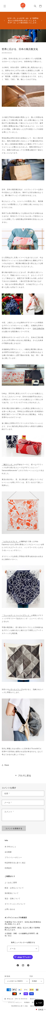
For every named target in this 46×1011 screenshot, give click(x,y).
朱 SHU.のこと (10, 847)
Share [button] (6, 765)
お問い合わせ (10, 909)
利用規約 (8, 868)
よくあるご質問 (11, 882)
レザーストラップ (15, 689)
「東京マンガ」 (8, 464)
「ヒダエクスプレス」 (10, 541)
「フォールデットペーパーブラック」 (16, 615)
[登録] (36, 948)
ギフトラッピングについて (15, 904)
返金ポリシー (34, 998)
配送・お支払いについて (14, 888)
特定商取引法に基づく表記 (15, 863)
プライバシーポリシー (13, 857)
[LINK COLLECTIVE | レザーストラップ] (23, 741)
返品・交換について (12, 898)
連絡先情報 (33, 1006)
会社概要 (8, 852)
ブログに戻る (24, 775)
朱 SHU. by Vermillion (20, 998)
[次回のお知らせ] (41, 20)
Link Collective (38, 328)
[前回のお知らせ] (4, 20)
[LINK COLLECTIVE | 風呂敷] (23, 534)
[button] (4, 6)
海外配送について (12, 893)
